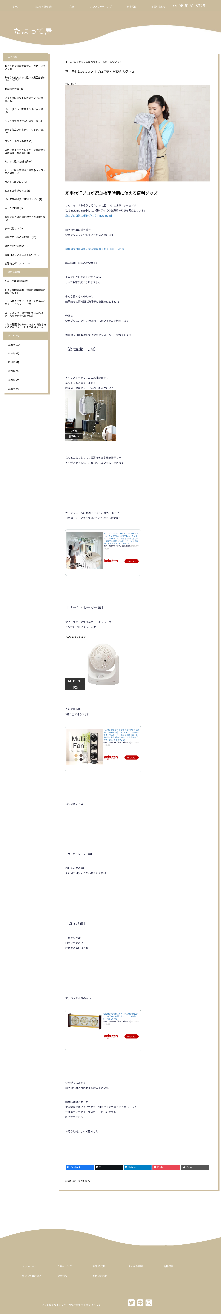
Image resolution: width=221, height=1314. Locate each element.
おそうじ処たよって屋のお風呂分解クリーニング (25, 79)
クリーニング (64, 1266)
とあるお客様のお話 (15, 190)
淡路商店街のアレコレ (17, 263)
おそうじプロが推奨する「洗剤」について (25, 67)
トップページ (29, 1266)
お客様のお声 (12, 89)
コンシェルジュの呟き (17, 141)
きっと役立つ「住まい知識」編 (21, 121)
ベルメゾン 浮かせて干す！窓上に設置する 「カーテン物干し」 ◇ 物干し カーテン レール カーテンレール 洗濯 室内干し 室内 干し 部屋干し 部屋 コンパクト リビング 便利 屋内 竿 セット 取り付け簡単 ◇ (120, 538)
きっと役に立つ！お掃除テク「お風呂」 (24, 99)
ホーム (16, 6)
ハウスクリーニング (101, 6)
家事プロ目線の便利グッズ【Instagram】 (89, 215)
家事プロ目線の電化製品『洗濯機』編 (25, 217)
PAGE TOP (214, 1271)
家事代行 (131, 6)
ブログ (71, 6)
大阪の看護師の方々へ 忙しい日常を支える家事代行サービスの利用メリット (25, 326)
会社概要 (168, 1266)
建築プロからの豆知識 (18, 237)
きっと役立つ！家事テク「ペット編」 (25, 109)
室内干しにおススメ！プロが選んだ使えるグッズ (100, 71)
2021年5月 (13, 388)
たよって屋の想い (43, 6)
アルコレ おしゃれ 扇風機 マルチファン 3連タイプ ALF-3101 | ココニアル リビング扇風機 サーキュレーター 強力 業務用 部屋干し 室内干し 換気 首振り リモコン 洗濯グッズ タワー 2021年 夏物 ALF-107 (121, 734)
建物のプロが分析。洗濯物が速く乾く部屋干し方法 (94, 249)
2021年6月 (13, 380)
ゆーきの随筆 (12, 208)
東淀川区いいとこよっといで (20, 254)
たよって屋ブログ (14, 181)
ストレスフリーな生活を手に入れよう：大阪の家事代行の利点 (24, 314)
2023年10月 (14, 344)
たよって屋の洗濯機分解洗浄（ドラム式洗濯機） (25, 171)
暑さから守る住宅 (14, 246)
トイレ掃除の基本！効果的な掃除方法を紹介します (25, 291)
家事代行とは (12, 228)
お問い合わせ (158, 6)
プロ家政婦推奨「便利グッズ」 (21, 199)
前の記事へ (71, 1181)
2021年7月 (13, 371)
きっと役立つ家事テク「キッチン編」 (25, 129)
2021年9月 (13, 362)
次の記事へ (84, 1181)
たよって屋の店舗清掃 (17, 161)
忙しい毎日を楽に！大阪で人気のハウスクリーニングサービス (25, 302)
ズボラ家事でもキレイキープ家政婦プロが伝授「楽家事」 (25, 151)
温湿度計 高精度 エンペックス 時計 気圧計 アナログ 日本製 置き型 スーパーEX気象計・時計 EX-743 (120, 1016)
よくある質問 (135, 1266)
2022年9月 (13, 353)
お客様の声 (99, 1266)
